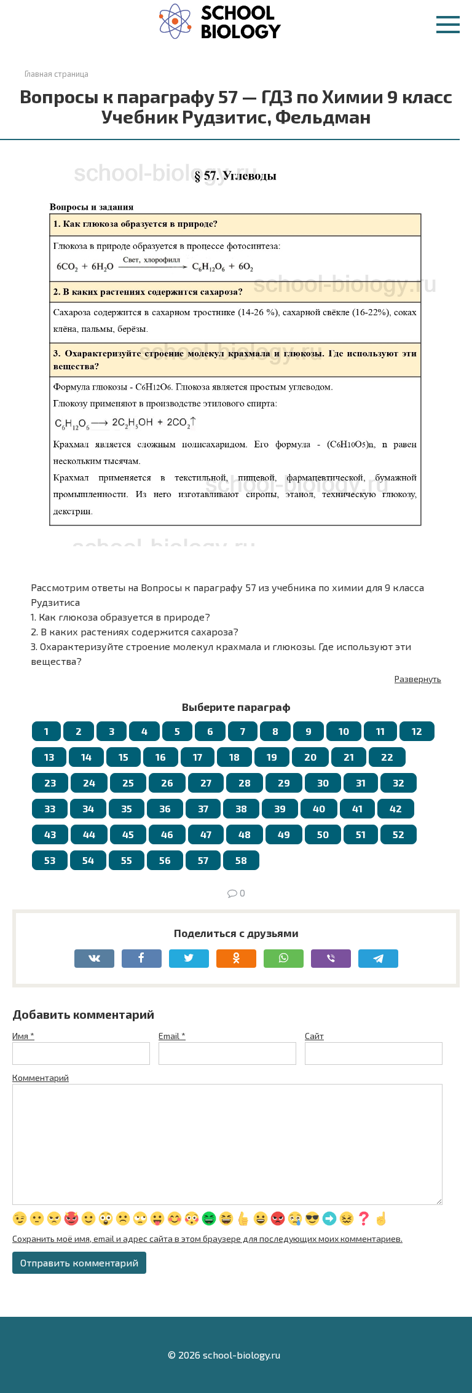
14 (86, 757)
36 (165, 808)
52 (398, 834)
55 (126, 860)
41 (357, 808)
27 (205, 782)
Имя (23, 1035)
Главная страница (56, 74)
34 (88, 808)
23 (50, 782)
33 (49, 808)
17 (197, 757)
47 (205, 834)
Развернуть (418, 678)
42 (396, 808)
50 (323, 834)
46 (167, 834)
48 (244, 834)
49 (284, 834)
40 (319, 808)
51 (361, 834)
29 (284, 782)
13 (49, 757)
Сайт (314, 1035)
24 (89, 782)
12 (417, 731)
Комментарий (40, 1077)
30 (323, 782)
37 (203, 808)
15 (123, 757)
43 (50, 834)
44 (89, 834)
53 (49, 860)
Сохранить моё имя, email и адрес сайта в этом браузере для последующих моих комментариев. (207, 1238)
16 (160, 757)
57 (203, 860)
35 (126, 808)
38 (241, 808)
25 (128, 782)
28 (244, 782)
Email (172, 1035)
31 (361, 782)
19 (272, 757)
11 (380, 731)
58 (241, 860)
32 (398, 782)
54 (88, 860)
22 (387, 757)
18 (234, 757)
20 (310, 757)
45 (128, 834)
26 (167, 782)
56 (165, 860)
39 (280, 808)
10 (344, 731)
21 (349, 757)
